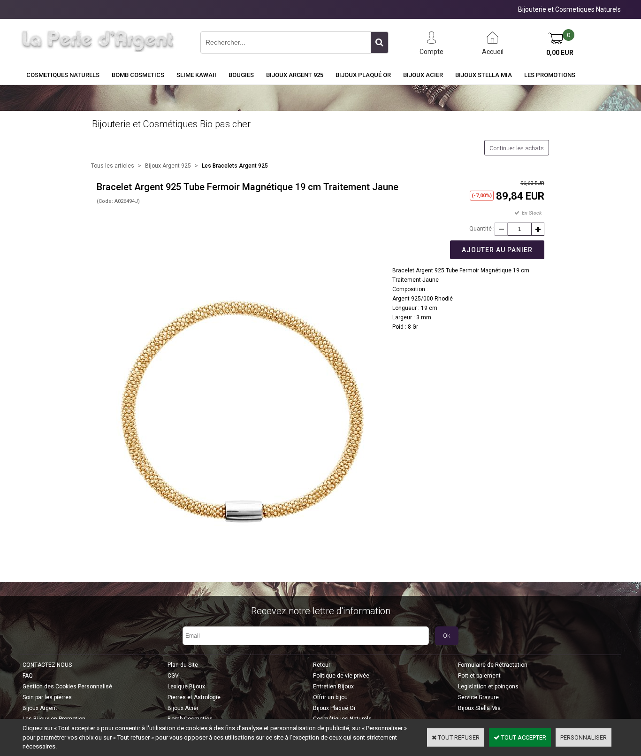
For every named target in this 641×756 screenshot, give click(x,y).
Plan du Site (183, 665)
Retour (321, 665)
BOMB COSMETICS (138, 74)
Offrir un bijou (330, 697)
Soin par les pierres (47, 697)
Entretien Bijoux (333, 686)
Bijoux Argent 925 (294, 74)
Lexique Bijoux (186, 686)
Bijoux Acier (423, 74)
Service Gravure (478, 697)
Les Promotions (549, 74)
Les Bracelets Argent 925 (235, 165)
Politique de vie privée (341, 675)
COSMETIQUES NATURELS (62, 74)
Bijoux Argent (40, 708)
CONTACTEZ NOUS (47, 665)
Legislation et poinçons (488, 686)
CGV (173, 675)
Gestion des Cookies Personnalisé (67, 686)
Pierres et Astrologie (194, 697)
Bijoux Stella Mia (483, 74)
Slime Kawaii (196, 74)
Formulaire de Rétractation (492, 665)
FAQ (28, 675)
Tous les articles (112, 165)
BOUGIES (241, 74)
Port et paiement (479, 675)
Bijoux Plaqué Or (363, 74)
